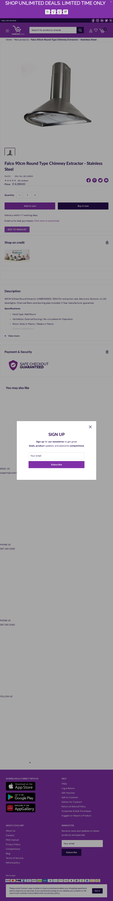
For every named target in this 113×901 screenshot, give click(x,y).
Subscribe (56, 464)
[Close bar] (111, 2)
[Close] (90, 427)
